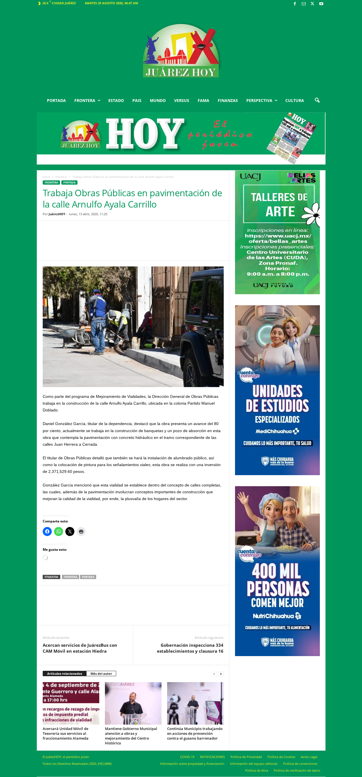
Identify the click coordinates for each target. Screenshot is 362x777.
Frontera (61, 177)
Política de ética (256, 770)
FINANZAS (228, 100)
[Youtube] (321, 4)
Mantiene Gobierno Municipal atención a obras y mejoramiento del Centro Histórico (131, 736)
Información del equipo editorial (253, 763)
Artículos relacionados (64, 673)
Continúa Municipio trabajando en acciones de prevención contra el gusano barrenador (195, 733)
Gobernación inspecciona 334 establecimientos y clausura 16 (190, 648)
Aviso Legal (309, 757)
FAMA (203, 100)
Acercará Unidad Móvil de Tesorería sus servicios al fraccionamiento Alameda (66, 733)
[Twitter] (312, 4)
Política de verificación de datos (297, 770)
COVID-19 (187, 757)
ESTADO (116, 100)
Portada (88, 577)
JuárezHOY (57, 214)
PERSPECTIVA (259, 100)
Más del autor (101, 673)
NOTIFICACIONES (212, 757)
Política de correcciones (300, 763)
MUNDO (158, 100)
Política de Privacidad (246, 757)
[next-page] (221, 674)
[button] (317, 100)
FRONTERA (84, 100)
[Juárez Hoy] (181, 50)
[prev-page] (214, 674)
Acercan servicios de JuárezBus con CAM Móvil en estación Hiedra (80, 648)
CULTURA (294, 100)
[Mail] (303, 4)
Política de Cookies (281, 757)
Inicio (46, 177)
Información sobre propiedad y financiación (192, 763)
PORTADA (56, 100)
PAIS (136, 100)
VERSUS (181, 100)
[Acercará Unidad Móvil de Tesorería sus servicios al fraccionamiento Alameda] (71, 703)
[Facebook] (295, 4)
